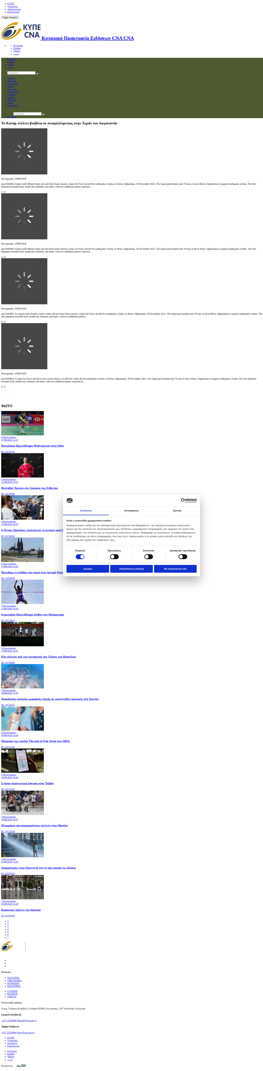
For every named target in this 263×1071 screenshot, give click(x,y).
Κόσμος (11, 97)
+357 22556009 (9, 1020)
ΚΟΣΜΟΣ (12, 994)
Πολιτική (11, 81)
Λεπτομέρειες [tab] (131, 510)
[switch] (114, 556)
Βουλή (10, 86)
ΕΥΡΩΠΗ (12, 991)
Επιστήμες (12, 105)
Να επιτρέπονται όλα (175, 569)
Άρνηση (88, 569)
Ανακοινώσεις (14, 9)
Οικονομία (12, 83)
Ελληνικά (18, 45)
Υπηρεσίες (12, 6)
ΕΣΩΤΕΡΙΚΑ (14, 986)
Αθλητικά (12, 100)
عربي (16, 54)
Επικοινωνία (13, 12)
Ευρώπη (11, 94)
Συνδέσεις (12, 1043)
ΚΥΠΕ (10, 3)
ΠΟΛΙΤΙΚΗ (13, 978)
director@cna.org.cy (27, 1020)
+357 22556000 (9, 1032)
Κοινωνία (12, 89)
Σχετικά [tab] (177, 510)
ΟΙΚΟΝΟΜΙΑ (14, 980)
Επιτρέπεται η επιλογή (131, 569)
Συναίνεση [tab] (85, 510)
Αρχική (10, 78)
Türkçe (16, 51)
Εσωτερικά (12, 92)
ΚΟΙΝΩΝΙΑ (13, 983)
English (17, 48)
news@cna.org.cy (26, 1032)
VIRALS (11, 996)
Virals (10, 103)
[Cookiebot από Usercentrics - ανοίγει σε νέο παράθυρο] (183, 500)
